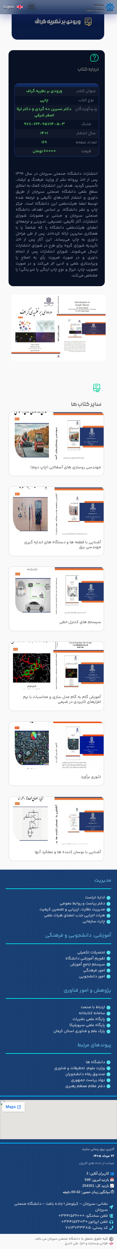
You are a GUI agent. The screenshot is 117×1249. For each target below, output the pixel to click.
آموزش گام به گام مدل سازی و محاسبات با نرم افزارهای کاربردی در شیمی (62, 699)
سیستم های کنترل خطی (80, 622)
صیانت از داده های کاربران (96, 1163)
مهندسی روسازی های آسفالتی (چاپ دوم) (65, 467)
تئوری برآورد (91, 777)
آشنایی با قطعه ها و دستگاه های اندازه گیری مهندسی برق (62, 544)
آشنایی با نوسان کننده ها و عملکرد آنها (68, 852)
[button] (31, 6)
